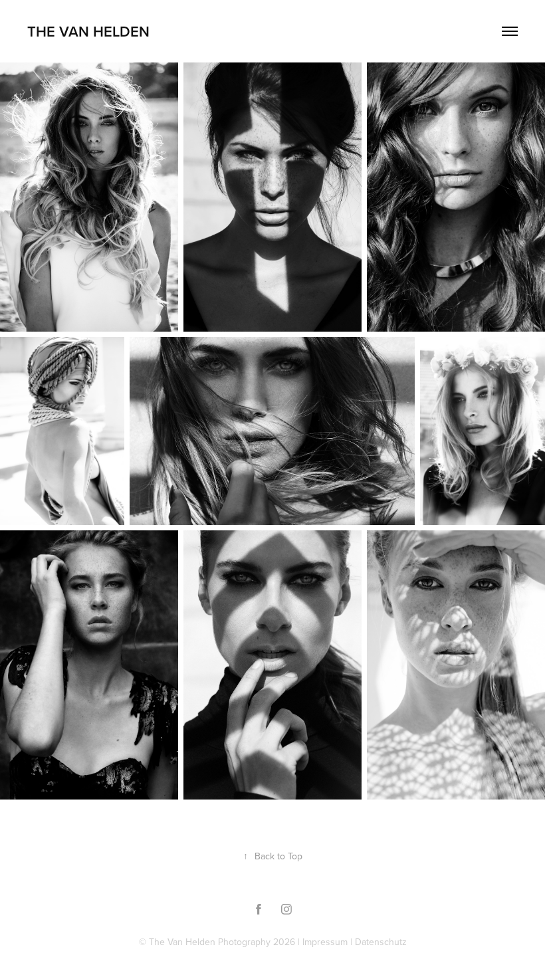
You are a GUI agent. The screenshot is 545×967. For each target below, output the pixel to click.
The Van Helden (88, 31)
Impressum (325, 941)
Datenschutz (381, 941)
